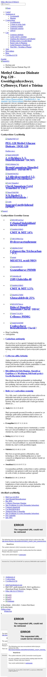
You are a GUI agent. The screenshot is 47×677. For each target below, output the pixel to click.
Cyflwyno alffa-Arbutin (16, 356)
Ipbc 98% (8, 518)
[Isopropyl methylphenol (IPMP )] (8, 202)
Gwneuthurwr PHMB (23, 269)
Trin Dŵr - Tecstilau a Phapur (20, 47)
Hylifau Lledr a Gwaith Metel (20, 41)
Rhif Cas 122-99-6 (12, 497)
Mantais (13, 18)
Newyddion (9, 51)
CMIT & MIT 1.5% (21, 288)
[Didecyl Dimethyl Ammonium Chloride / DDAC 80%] (16, 304)
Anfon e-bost (5, 609)
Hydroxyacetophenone (23, 241)
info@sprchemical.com (13, 585)
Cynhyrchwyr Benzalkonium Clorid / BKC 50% (23, 328)
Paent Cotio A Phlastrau (18, 43)
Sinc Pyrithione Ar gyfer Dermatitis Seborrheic (22, 505)
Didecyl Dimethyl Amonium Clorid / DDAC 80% (25, 309)
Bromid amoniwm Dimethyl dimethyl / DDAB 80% (21, 168)
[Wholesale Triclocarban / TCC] (16, 248)
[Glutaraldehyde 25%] (16, 295)
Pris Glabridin (10, 515)
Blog (7, 53)
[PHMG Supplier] (16, 314)
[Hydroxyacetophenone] (16, 239)
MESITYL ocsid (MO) (23, 260)
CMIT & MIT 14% (21, 232)
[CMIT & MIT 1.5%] (16, 285)
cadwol (12, 31)
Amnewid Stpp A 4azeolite (15, 511)
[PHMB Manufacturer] (16, 267)
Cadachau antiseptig (15, 339)
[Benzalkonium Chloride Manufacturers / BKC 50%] (16, 323)
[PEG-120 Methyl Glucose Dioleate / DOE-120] (12, 139)
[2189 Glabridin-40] (15, 276)
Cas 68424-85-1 (30, 99)
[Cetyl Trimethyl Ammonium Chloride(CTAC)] (12, 183)
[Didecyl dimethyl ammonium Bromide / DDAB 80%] (12, 164)
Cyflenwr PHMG (20, 316)
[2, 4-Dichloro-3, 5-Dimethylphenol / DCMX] (12, 155)
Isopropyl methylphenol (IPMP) (19, 205)
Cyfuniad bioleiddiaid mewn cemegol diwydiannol (22, 225)
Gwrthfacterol (15, 22)
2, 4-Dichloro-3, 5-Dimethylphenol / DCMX (20, 159)
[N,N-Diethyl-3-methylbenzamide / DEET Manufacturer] (11, 192)
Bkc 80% (8, 501)
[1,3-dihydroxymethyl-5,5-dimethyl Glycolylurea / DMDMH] (11, 174)
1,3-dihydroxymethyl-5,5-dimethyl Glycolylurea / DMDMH (20, 178)
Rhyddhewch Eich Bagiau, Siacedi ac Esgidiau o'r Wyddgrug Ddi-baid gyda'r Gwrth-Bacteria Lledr (24, 373)
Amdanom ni (10, 14)
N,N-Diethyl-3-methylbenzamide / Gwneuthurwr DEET (17, 197)
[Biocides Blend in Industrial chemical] (17, 220)
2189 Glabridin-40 (20, 279)
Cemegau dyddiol (16, 26)
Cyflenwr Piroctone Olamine (15, 503)
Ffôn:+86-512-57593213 (10, 2)
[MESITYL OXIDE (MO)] (13, 257)
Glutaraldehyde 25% (22, 297)
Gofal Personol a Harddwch (20, 45)
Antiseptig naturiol (16, 28)
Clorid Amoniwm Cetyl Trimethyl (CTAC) (19, 187)
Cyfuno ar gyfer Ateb (17, 24)
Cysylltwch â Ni (11, 55)
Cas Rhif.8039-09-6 (12, 509)
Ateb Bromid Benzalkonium (15, 499)
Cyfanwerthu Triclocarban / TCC (25, 252)
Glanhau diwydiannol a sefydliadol (22, 39)
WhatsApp (8, 611)
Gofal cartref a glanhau (18, 37)
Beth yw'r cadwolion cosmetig (19, 391)
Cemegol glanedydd (12, 507)
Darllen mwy (10, 151)
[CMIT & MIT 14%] (16, 229)
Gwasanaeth (14, 16)
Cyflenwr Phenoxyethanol (13, 99)
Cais (7, 33)
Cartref (7, 12)
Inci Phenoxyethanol (16, 101)
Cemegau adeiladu (16, 35)
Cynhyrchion (10, 20)
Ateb (7, 49)
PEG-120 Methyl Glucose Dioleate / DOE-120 (20, 145)
